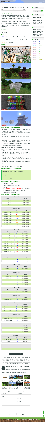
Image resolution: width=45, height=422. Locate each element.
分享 (20, 353)
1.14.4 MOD (16, 359)
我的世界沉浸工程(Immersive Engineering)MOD (19, 381)
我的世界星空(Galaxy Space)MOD (18, 388)
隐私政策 (29, 419)
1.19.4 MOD (25, 362)
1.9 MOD (21, 363)
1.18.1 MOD (25, 360)
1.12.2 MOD (11, 359)
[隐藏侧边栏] (43, 411)
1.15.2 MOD (20, 359)
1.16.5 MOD (16, 360)
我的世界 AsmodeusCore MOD (26, 381)
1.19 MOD (6, 362)
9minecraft (27, 366)
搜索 (42, 11)
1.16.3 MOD (6, 360)
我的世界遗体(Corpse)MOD (39, 23)
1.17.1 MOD (20, 360)
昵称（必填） (19, 398)
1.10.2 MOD (17, 357)
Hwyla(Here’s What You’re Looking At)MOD (12, 381)
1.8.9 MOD (18, 363)
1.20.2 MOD (9, 363)
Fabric (5, 175)
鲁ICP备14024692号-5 (35, 419)
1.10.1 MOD (12, 357)
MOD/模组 (6, 5)
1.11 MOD (21, 357)
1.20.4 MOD (13, 363)
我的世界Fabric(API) (37, 17)
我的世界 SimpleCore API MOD (12, 388)
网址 (17, 403)
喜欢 (13, 353)
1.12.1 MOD (6, 359)
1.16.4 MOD (11, 360)
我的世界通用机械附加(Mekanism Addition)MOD (5, 388)
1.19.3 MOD (20, 362)
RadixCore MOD (5, 380)
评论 (24, 9)
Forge (5, 173)
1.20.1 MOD (40, 47)
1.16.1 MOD (25, 359)
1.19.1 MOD (11, 362)
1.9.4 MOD (26, 363)
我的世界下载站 (17, 419)
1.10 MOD (8, 357)
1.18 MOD (40, 59)
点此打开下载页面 (25, 200)
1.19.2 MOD (15, 362)
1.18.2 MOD (35, 45)
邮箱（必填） (19, 401)
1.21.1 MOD (35, 53)
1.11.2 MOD (25, 357)
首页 (2, 5)
